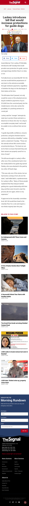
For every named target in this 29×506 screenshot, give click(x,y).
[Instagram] (16, 502)
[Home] (1, 9)
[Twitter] (13, 502)
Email (2, 423)
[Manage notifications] (25, 502)
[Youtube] (19, 502)
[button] (3, 2)
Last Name (4, 417)
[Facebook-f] (9, 502)
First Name (4, 411)
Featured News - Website (19, 9)
